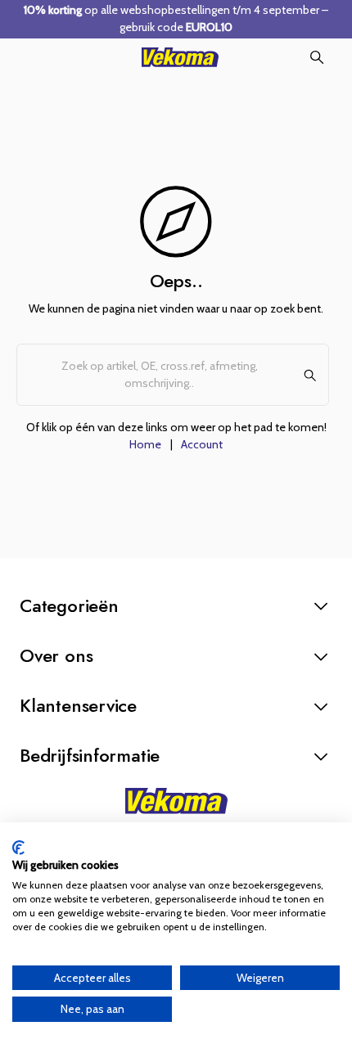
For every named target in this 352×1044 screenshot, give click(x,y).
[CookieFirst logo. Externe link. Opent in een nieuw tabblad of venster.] (18, 847)
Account (202, 444)
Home (145, 444)
